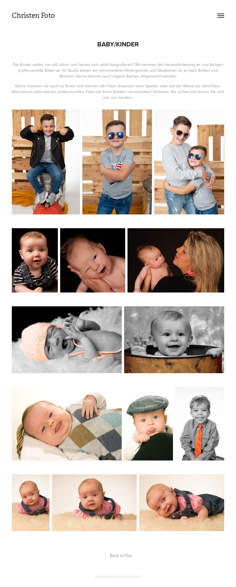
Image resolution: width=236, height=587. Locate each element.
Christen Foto (33, 15)
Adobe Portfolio (128, 576)
